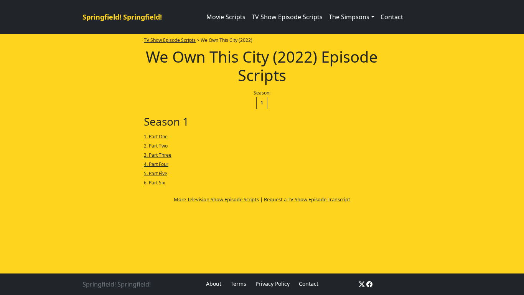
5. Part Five (155, 173)
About (213, 283)
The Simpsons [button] (349, 17)
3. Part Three (157, 155)
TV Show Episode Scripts (287, 17)
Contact (392, 17)
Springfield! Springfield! (122, 17)
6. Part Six (154, 182)
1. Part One (156, 136)
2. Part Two (156, 146)
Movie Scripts (226, 17)
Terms (238, 283)
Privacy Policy (272, 283)
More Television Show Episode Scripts (216, 199)
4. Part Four (156, 164)
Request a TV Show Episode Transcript (307, 199)
